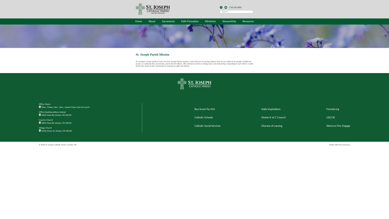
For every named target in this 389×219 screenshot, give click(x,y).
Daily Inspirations (271, 109)
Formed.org (332, 109)
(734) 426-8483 (235, 7)
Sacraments (168, 21)
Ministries (210, 21)
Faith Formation (190, 21)
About (152, 21)
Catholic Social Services (207, 126)
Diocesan (346, 145)
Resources (248, 21)
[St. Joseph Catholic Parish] (153, 9)
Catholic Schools (203, 117)
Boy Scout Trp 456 (204, 109)
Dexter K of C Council (273, 117)
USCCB (330, 117)
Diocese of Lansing (271, 126)
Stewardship (229, 21)
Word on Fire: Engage (338, 126)
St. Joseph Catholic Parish (55, 145)
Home (138, 21)
